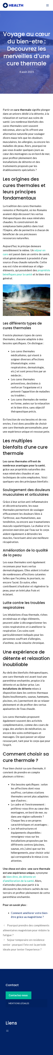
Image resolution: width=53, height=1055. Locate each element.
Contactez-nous (18, 995)
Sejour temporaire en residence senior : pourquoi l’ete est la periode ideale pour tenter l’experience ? (24, 944)
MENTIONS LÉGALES (18, 1003)
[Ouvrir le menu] (7, 1030)
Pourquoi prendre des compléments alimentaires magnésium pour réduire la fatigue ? (26, 930)
